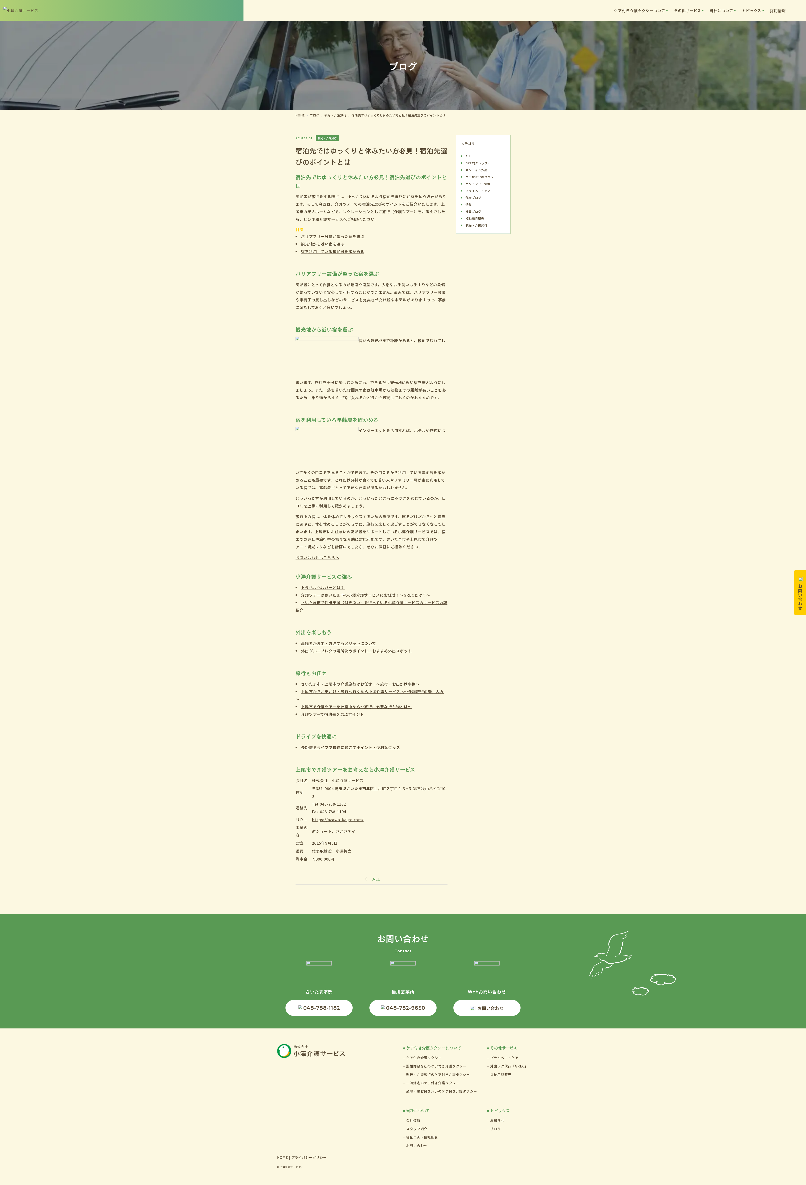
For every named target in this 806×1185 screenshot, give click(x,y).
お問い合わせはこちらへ (317, 557)
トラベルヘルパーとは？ (323, 587)
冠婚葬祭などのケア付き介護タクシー (436, 1066)
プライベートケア (478, 191)
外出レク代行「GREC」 (509, 1066)
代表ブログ (473, 198)
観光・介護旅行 (476, 225)
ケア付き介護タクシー (481, 177)
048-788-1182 (321, 1008)
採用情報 (778, 10)
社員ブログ (473, 211)
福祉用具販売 (475, 218)
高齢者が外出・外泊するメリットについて (338, 643)
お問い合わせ (491, 1008)
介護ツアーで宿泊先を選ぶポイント (332, 714)
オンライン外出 (476, 170)
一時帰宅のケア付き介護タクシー (432, 1082)
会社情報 (413, 1120)
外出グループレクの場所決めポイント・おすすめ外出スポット (356, 650)
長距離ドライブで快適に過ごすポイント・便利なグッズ (350, 747)
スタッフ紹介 (416, 1128)
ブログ (495, 1128)
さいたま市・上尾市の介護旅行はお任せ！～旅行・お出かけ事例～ (360, 684)
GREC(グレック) (477, 163)
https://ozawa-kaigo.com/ (338, 819)
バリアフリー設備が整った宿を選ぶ (332, 236)
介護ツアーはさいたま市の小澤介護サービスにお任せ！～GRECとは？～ (365, 595)
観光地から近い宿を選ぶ (323, 244)
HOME (282, 1157)
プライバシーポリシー (309, 1157)
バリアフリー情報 (478, 184)
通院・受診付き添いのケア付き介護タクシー (441, 1091)
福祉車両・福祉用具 (422, 1137)
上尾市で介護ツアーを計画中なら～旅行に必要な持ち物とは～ (356, 706)
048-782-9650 (405, 1008)
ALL (376, 879)
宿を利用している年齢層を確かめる (332, 251)
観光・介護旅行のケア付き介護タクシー (438, 1074)
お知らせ (497, 1120)
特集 (469, 205)
